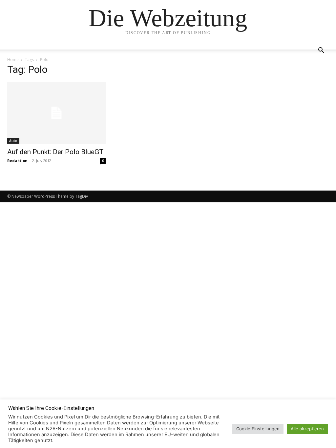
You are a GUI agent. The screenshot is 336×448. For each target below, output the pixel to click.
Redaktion (17, 160)
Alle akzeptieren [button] (307, 428)
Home (13, 59)
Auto (13, 140)
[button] (321, 51)
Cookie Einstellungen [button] (258, 428)
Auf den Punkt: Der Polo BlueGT (55, 152)
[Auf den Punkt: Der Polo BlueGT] (56, 113)
